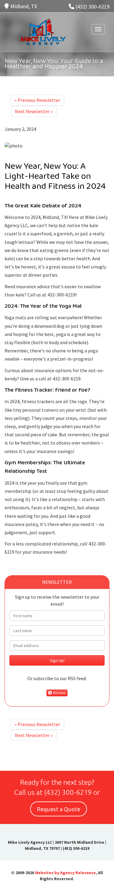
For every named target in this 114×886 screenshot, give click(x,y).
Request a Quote (58, 809)
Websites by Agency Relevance (65, 872)
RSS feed (59, 692)
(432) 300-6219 (92, 6)
